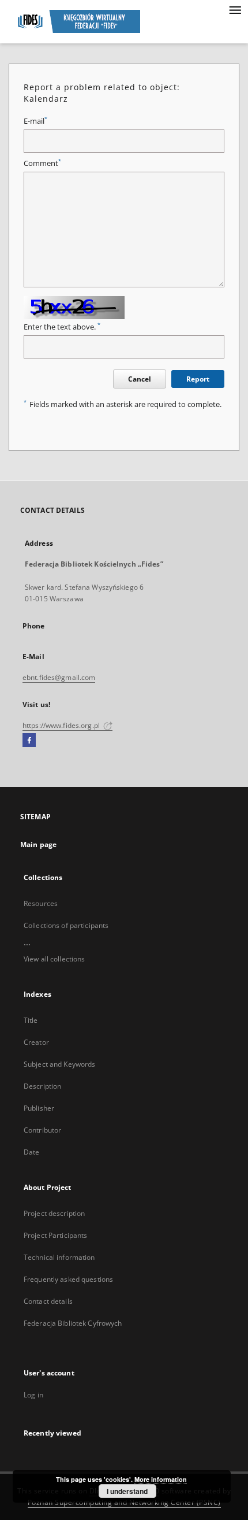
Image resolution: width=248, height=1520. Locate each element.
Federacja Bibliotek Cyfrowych (73, 1323)
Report (197, 379)
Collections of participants (66, 925)
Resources (41, 903)
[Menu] (234, 9)
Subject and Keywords (59, 1064)
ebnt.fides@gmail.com (58, 677)
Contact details (48, 1301)
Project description (54, 1213)
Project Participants (55, 1235)
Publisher (39, 1108)
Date (31, 1152)
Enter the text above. (62, 327)
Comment (42, 163)
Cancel (139, 379)
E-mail (35, 121)
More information (160, 1479)
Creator (36, 1042)
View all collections (54, 959)
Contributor (42, 1130)
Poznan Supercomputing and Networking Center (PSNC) (124, 1502)
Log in (33, 1395)
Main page (38, 844)
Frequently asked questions (68, 1279)
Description (42, 1086)
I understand (127, 1491)
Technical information (59, 1257)
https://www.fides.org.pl (62, 725)
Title (31, 1020)
